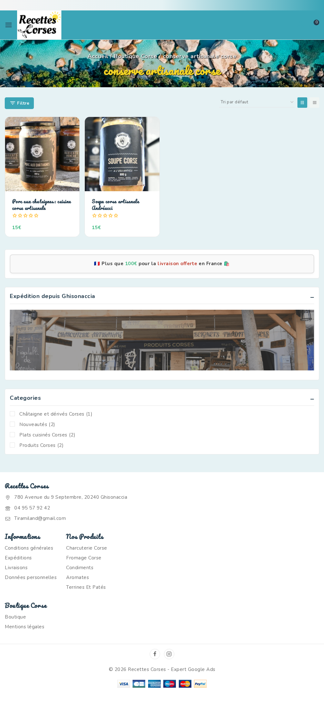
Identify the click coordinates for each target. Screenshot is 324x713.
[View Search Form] (288, 25)
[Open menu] (8, 25)
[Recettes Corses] (39, 25)
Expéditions (18, 558)
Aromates (77, 577)
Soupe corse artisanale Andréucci (115, 205)
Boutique (15, 617)
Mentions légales (24, 627)
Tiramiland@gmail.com (40, 518)
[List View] (314, 102)
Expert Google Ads (193, 669)
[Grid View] (302, 102)
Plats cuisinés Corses (47, 435)
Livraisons (16, 567)
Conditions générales (29, 548)
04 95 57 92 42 (32, 508)
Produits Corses (41, 445)
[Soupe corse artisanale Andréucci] (122, 154)
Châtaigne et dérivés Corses (55, 414)
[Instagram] (169, 654)
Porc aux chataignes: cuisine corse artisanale (41, 205)
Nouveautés (37, 424)
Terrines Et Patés (86, 587)
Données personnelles (31, 577)
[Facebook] (155, 654)
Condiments (79, 567)
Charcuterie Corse (86, 548)
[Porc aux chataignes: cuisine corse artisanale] (42, 154)
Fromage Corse (84, 558)
